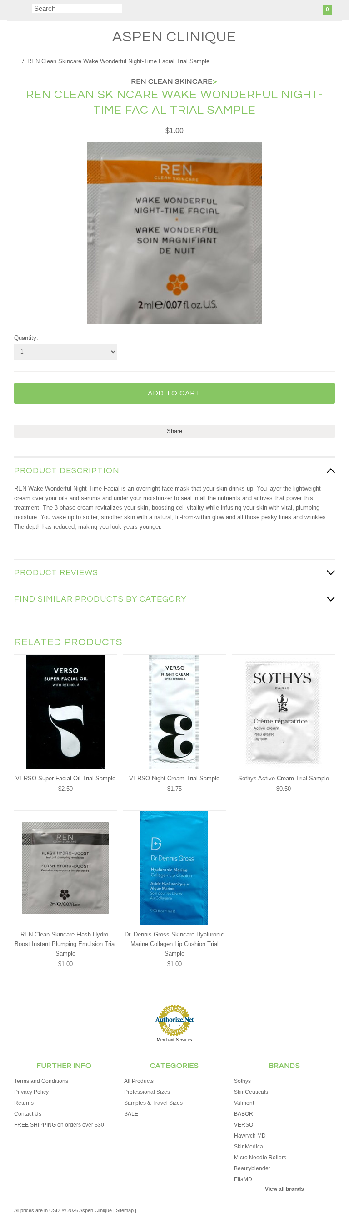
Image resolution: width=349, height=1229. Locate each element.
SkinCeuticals (251, 1092)
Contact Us (27, 1114)
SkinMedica (248, 1146)
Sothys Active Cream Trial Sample (283, 778)
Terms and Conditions (41, 1081)
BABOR (243, 1114)
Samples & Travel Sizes (153, 1103)
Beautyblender (252, 1168)
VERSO (243, 1125)
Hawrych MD (250, 1136)
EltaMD (243, 1179)
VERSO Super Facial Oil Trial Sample (65, 778)
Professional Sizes (147, 1092)
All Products (139, 1081)
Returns (24, 1103)
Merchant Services (174, 1039)
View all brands (284, 1189)
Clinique (174, 37)
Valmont (244, 1103)
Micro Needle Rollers (260, 1157)
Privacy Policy (31, 1092)
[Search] (26, 10)
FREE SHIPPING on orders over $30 (59, 1125)
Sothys (242, 1081)
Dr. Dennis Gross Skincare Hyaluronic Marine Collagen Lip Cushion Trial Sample (174, 944)
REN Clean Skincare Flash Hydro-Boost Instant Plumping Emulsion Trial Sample (65, 944)
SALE (131, 1114)
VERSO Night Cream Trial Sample (174, 778)
